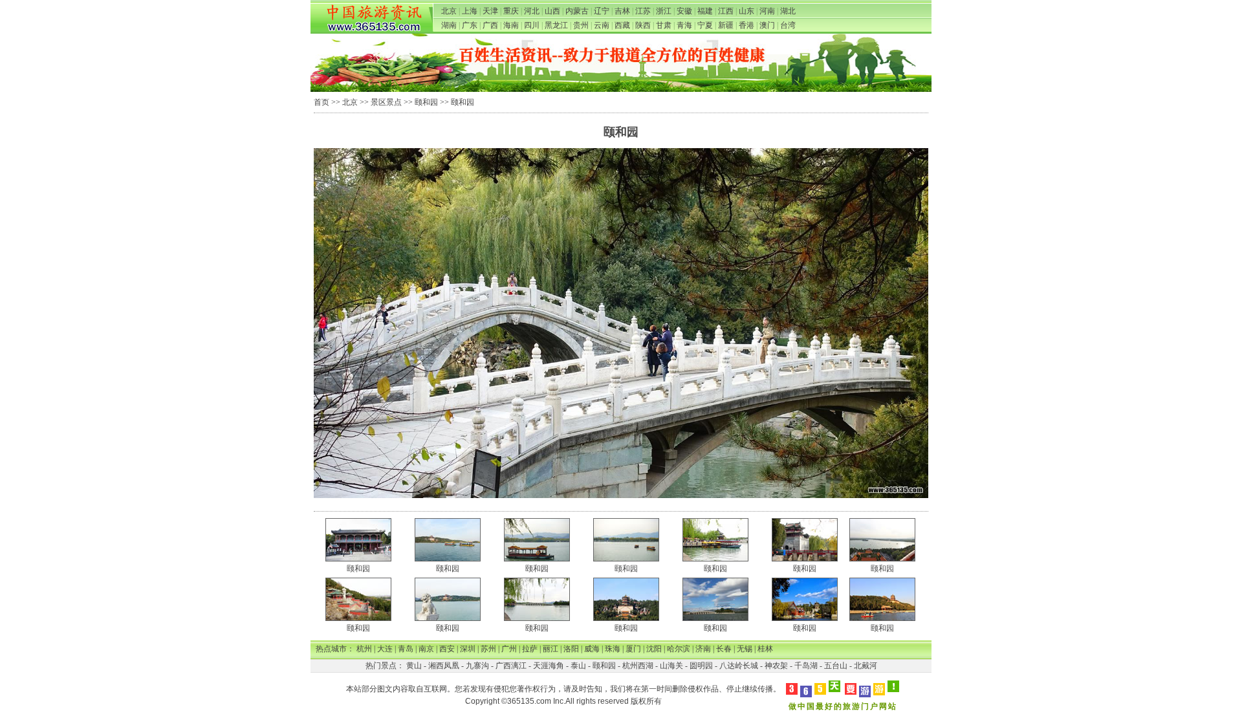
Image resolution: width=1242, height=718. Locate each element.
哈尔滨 (678, 648)
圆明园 (701, 665)
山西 (552, 11)
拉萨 (530, 648)
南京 (426, 648)
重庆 (511, 11)
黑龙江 (556, 25)
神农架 (776, 665)
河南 (767, 11)
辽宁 (601, 11)
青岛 (405, 648)
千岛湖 (806, 665)
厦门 (633, 648)
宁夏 (705, 25)
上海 (469, 11)
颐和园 (426, 102)
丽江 (550, 648)
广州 (509, 648)
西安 (447, 648)
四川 (531, 25)
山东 (746, 11)
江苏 (643, 11)
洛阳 (571, 648)
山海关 (671, 665)
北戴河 (865, 665)
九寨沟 (477, 665)
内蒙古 (577, 11)
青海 (684, 25)
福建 (705, 11)
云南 (601, 25)
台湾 (788, 25)
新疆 (726, 25)
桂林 (765, 648)
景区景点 (386, 102)
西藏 (622, 25)
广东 (469, 25)
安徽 (684, 11)
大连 (385, 648)
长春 (724, 648)
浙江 (663, 11)
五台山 (835, 665)
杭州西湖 (637, 665)
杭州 (364, 648)
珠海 (612, 648)
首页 (321, 102)
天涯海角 (548, 665)
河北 (531, 11)
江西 (726, 11)
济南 (703, 648)
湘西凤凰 (443, 665)
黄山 (414, 665)
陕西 (643, 25)
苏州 (488, 648)
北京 (449, 11)
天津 (490, 11)
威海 (592, 648)
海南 (511, 25)
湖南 (449, 25)
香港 (746, 25)
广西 (490, 25)
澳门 (767, 25)
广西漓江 (511, 665)
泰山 (578, 665)
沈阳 (654, 648)
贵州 (581, 25)
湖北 (788, 11)
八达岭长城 (738, 665)
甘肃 (663, 25)
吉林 (622, 11)
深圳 (467, 648)
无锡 (744, 648)
